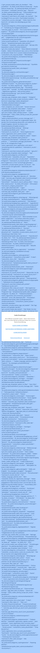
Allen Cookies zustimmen (20, 325)
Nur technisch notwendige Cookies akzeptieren (20, 329)
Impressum (27, 338)
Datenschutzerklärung (16, 338)
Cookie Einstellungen (20, 332)
